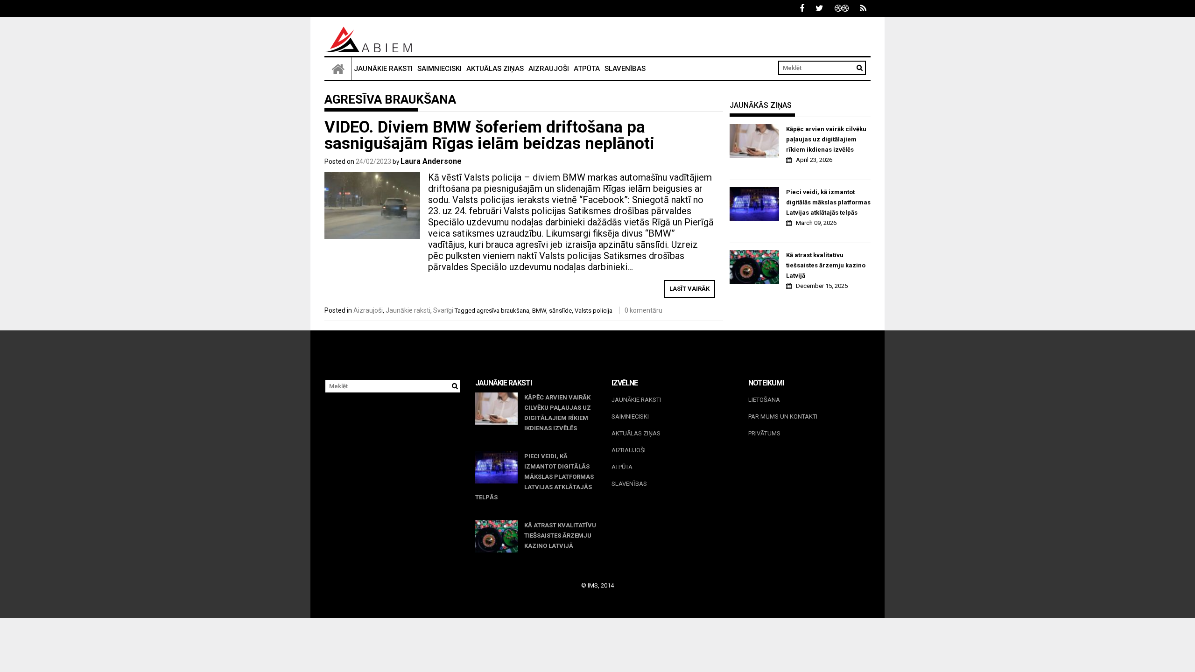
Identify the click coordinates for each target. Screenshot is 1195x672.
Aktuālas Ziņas (495, 68)
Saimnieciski (439, 68)
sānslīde (560, 310)
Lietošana (764, 399)
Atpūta (587, 68)
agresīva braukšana (503, 310)
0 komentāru (643, 310)
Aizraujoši (548, 68)
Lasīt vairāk (689, 288)
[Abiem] (337, 68)
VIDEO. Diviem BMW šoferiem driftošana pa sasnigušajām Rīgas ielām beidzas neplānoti (489, 135)
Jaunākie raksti (383, 68)
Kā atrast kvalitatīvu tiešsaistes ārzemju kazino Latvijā (825, 265)
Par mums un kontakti (782, 416)
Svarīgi (443, 310)
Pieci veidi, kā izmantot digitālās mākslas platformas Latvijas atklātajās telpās (828, 202)
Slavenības (625, 68)
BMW (539, 310)
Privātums (764, 433)
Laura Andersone (431, 161)
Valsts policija (593, 310)
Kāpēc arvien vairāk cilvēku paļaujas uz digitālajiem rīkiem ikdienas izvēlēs (826, 139)
